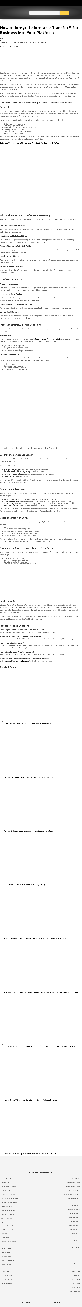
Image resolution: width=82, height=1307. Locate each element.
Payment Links (6, 1190)
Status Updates (6, 1264)
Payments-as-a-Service (73, 1186)
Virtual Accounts (7, 1206)
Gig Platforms (76, 1233)
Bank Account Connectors (10, 1198)
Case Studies (76, 1271)
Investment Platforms (73, 1221)
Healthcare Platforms (73, 1241)
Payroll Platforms (75, 1229)
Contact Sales (76, 1283)
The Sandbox (6, 1252)
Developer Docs (6, 1256)
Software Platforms (74, 1209)
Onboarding (5, 1237)
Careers (78, 1256)
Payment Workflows (8, 1214)
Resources (77, 1275)
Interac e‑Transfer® (41, 329)
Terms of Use (26, 1302)
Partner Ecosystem (7, 1275)
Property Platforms (74, 1217)
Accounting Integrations (9, 1202)
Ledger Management (8, 1210)
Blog (79, 1259)
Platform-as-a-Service (73, 1182)
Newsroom (77, 1263)
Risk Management (7, 1229)
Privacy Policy (55, 1302)
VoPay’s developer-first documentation (47, 339)
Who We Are (76, 1252)
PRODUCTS (6, 1178)
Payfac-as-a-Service (74, 1190)
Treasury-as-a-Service (73, 1198)
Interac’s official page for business (16, 661)
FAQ (79, 1267)
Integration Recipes (8, 1260)
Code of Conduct (75, 1291)
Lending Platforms (74, 1213)
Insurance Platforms (74, 1237)
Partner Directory (7, 1279)
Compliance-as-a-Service (72, 1194)
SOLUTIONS (75, 1178)
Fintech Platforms (74, 1225)
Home (2, 38)
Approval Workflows (8, 1222)
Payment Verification (8, 1226)
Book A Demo (76, 1287)
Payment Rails (6, 1182)
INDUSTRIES (75, 1205)
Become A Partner (7, 1283)
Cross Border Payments (9, 1186)
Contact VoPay (75, 1279)
